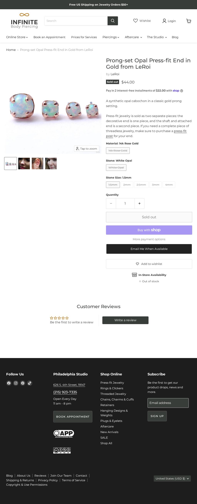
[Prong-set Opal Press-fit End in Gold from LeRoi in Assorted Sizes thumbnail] (10, 163)
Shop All (106, 443)
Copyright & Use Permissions (26, 484)
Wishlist (145, 21)
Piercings (110, 37)
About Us (23, 475)
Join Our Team (61, 475)
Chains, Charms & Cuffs (117, 399)
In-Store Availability (152, 275)
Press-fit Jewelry (112, 382)
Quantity (112, 194)
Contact (81, 475)
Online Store (16, 37)
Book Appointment (72, 416)
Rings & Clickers (111, 388)
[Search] (113, 20)
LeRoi (115, 74)
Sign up (157, 416)
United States (170, 478)
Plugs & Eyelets (111, 421)
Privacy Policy (48, 480)
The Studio (155, 37)
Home (11, 50)
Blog (175, 37)
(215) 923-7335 (65, 392)
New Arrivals (109, 432)
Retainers (107, 405)
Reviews (40, 475)
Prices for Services (84, 37)
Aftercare (132, 37)
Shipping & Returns (20, 480)
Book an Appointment (49, 37)
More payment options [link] (149, 239)
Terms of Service (73, 480)
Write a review (125, 320)
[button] (149, 249)
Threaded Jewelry (113, 394)
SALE (104, 437)
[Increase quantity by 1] (139, 203)
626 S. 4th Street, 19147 (69, 385)
